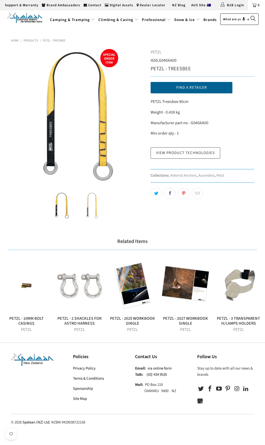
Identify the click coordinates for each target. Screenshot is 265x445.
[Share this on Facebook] (170, 193)
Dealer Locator (152, 5)
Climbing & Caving (115, 20)
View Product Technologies (185, 153)
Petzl (220, 175)
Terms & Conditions (88, 378)
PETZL (156, 52)
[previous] (18, 116)
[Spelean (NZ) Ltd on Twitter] (201, 389)
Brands (210, 20)
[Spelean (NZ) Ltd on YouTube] (219, 389)
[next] (138, 116)
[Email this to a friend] (197, 193)
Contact (94, 5)
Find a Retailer (191, 87)
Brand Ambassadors (63, 5)
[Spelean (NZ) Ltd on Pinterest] (228, 389)
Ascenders (206, 175)
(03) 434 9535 (156, 374)
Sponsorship (83, 388)
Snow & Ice (184, 20)
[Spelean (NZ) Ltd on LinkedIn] (246, 389)
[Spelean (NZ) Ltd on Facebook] (210, 389)
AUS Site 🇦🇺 (201, 5)
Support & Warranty (21, 5)
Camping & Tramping (70, 20)
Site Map (80, 398)
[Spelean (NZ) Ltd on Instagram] (237, 389)
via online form (160, 368)
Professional (154, 20)
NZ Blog (178, 5)
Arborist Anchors (183, 175)
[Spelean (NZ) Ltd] (23, 17)
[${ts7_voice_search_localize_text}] (244, 19)
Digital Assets (121, 5)
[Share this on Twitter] (156, 193)
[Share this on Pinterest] (183, 193)
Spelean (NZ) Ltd (36, 422)
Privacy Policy (84, 368)
